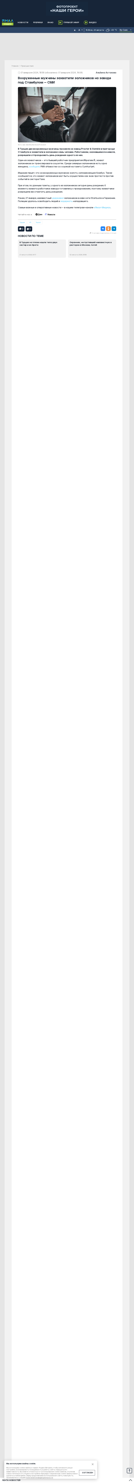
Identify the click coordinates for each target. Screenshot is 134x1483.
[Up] (129, 1470)
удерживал (58, 198)
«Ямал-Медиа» (102, 208)
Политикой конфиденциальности (39, 1478)
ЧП (30, 222)
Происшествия (27, 66)
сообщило (34, 167)
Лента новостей (11, 1480)
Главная (15, 66)
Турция (22, 222)
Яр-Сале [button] (124, 30)
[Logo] (7, 22)
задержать (66, 201)
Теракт (38, 222)
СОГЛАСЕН (87, 1473)
